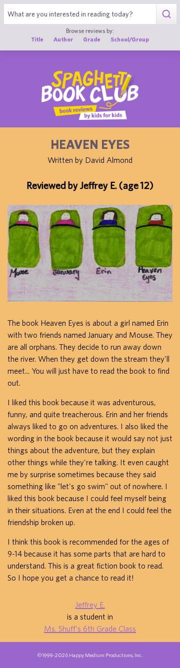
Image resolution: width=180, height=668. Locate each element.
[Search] (166, 14)
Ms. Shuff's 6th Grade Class (90, 628)
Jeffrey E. (90, 604)
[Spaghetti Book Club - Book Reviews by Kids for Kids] (90, 95)
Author (63, 39)
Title (37, 39)
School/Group (129, 39)
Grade (91, 39)
